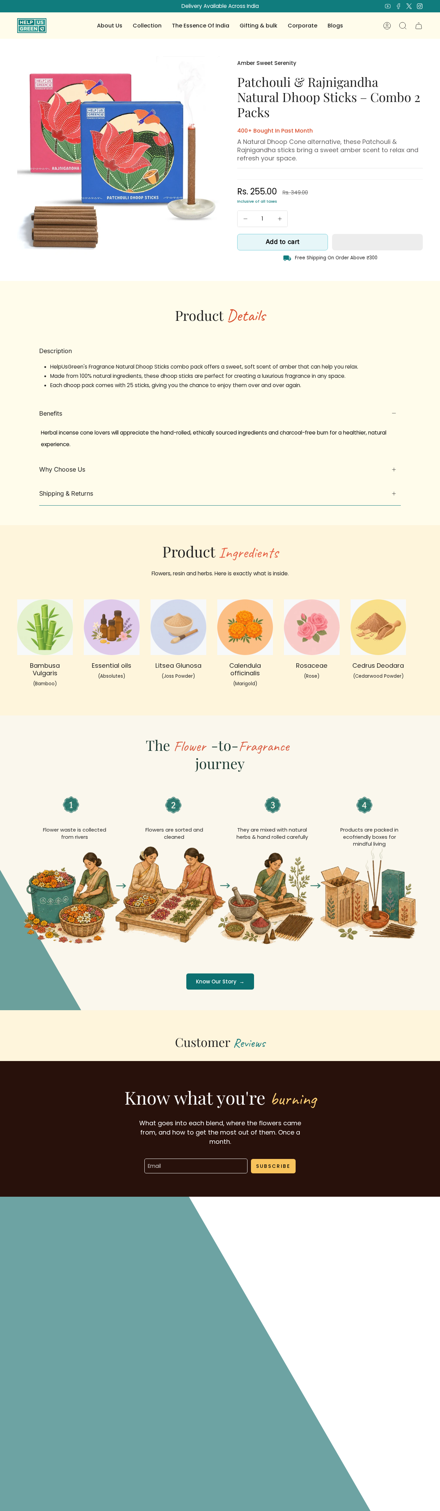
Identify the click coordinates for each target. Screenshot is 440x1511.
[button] (110, 25)
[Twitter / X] (409, 6)
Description (55, 350)
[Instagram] (419, 6)
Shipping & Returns (66, 493)
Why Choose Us (62, 469)
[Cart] (419, 26)
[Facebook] (398, 6)
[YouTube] (387, 6)
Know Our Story (220, 981)
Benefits (50, 413)
